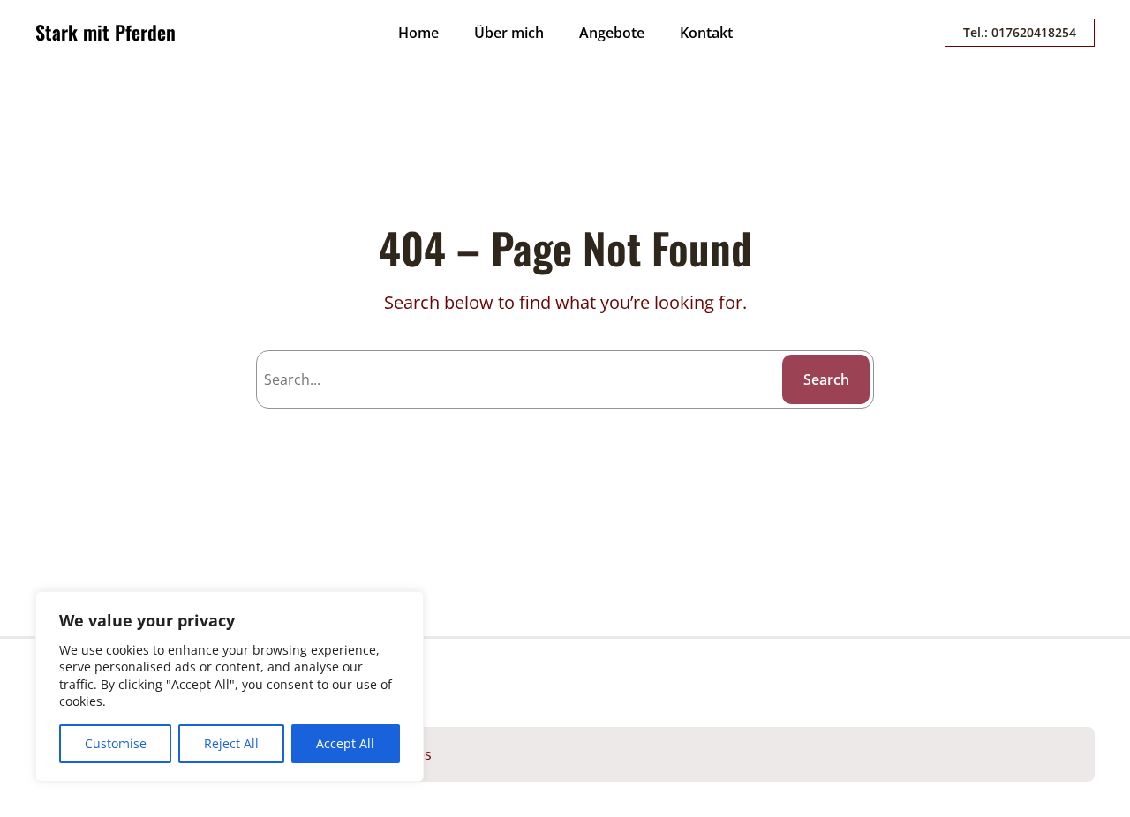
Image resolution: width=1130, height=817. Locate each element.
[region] (229, 686)
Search (826, 379)
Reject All (231, 743)
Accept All (345, 743)
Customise (116, 743)
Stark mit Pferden (105, 32)
